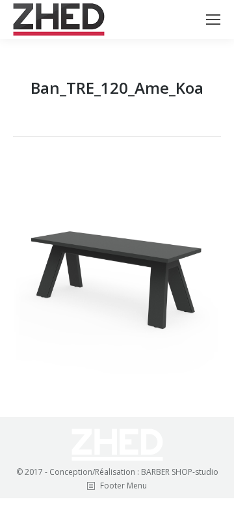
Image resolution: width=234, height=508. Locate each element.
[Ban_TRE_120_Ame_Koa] (117, 273)
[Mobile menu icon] (213, 19)
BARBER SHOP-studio (179, 471)
